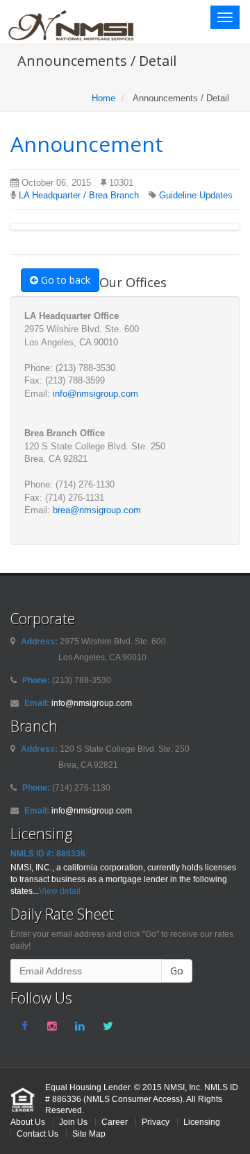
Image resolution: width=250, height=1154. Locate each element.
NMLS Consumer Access (133, 1098)
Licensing (201, 1121)
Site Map (89, 1133)
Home (103, 98)
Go (176, 970)
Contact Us (37, 1133)
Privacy (155, 1121)
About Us (27, 1121)
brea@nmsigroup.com (97, 510)
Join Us (73, 1121)
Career (114, 1121)
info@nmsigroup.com (95, 393)
